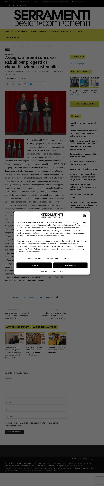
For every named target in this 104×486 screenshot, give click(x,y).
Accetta (34, 265)
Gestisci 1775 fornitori (35, 258)
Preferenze (70, 265)
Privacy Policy (58, 271)
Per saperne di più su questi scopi (59, 258)
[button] (84, 216)
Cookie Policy (44, 271)
